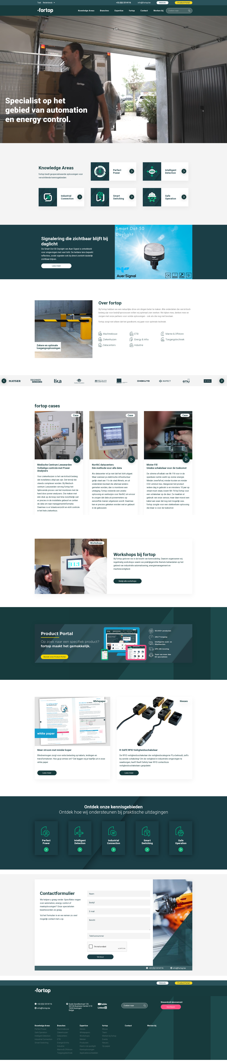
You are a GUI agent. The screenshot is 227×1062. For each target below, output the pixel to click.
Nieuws (184, 701)
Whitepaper (99, 701)
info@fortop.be (144, 3)
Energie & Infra (63, 1043)
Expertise (119, 10)
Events (105, 1039)
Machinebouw (110, 333)
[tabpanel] (113, 252)
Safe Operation (41, 1032)
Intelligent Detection (42, 1036)
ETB (136, 333)
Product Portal (183, 3)
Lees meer (56, 266)
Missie (105, 1029)
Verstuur (100, 957)
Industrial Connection (43, 1039)
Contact (144, 10)
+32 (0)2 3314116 (123, 3)
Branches (104, 10)
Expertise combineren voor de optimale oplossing (47, 345)
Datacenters (109, 345)
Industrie (138, 345)
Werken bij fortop (109, 1036)
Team (104, 1032)
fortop (132, 10)
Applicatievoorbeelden (89, 1053)
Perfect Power (40, 1029)
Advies (82, 1029)
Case (75, 415)
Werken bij (158, 10)
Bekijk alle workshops (127, 581)
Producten (84, 1043)
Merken (83, 1039)
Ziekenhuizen (109, 339)
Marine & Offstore (175, 333)
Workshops (96, 543)
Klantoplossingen (87, 1049)
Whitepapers (85, 1032)
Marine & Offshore (64, 1049)
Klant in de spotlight (88, 1046)
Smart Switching (41, 1043)
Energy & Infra (141, 339)
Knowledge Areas (86, 10)
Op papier (106, 1046)
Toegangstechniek (175, 339)
